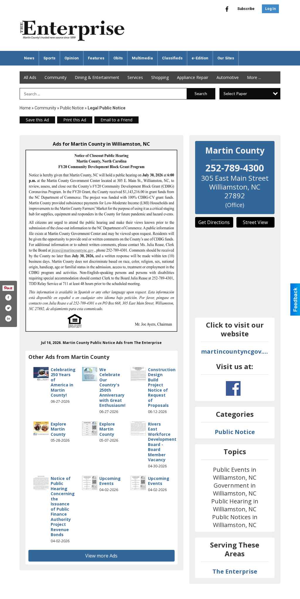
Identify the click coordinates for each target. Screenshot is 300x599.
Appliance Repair (192, 77)
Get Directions (214, 222)
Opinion (71, 58)
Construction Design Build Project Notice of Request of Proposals (161, 387)
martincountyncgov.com (235, 351)
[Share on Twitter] (8, 308)
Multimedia (142, 58)
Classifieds (172, 58)
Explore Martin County (58, 429)
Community (56, 77)
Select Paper (235, 93)
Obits (118, 58)
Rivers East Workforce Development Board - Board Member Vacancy (162, 442)
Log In (270, 9)
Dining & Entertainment (97, 77)
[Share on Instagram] (8, 318)
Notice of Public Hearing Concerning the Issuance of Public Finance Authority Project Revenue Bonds (63, 507)
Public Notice (72, 108)
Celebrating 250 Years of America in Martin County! (63, 382)
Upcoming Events (110, 481)
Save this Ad (37, 120)
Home (25, 108)
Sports (49, 58)
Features (96, 58)
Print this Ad (74, 120)
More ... (254, 77)
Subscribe (246, 9)
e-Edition (200, 58)
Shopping (160, 77)
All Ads (30, 77)
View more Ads (101, 555)
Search (201, 93)
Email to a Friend (116, 120)
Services (135, 77)
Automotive (228, 77)
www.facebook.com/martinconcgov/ (233, 388)
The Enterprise (234, 571)
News (29, 58)
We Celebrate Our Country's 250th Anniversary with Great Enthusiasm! (112, 387)
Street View (255, 222)
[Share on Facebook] (8, 297)
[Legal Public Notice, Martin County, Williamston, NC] (101, 241)
